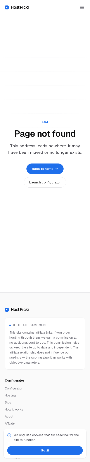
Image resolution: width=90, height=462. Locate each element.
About (9, 416)
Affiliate (10, 423)
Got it (45, 450)
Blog (8, 402)
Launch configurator (45, 182)
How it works (14, 409)
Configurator (13, 388)
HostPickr (20, 7)
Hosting (10, 395)
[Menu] (82, 7)
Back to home (45, 169)
